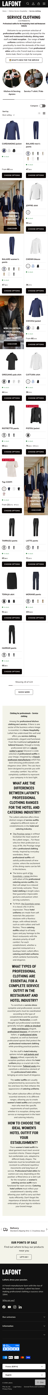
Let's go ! (24, 1257)
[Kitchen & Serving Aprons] (12, 78)
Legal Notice (17, 1387)
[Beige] (43, 153)
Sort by (5, 111)
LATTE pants (32, 540)
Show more (24, 692)
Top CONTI (7, 482)
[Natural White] (14, 489)
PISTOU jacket (33, 428)
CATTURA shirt (33, 374)
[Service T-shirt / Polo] (33, 78)
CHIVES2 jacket (33, 321)
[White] (9, 150)
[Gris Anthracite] (38, 159)
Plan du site (6, 1387)
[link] (12, 130)
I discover (12, 228)
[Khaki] (33, 153)
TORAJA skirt (8, 594)
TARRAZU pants (9, 540)
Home (4, 11)
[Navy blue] (9, 381)
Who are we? (8, 1300)
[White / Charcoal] (14, 381)
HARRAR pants (9, 648)
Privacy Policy (7, 1389)
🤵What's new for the (24, 60)
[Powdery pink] (4, 494)
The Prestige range (22, 834)
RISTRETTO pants (10, 428)
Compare (34, 106)
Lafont (10, 1383)
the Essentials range (30, 903)
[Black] (14, 150)
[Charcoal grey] (14, 435)
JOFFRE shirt (32, 205)
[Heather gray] (19, 381)
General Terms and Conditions (34, 1387)
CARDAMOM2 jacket (12, 143)
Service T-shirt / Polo (33, 91)
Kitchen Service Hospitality (18, 11)
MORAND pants (33, 594)
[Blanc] (33, 159)
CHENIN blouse (33, 259)
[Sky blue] (33, 266)
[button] (38, 3)
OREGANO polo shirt (11, 374)
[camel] (28, 159)
